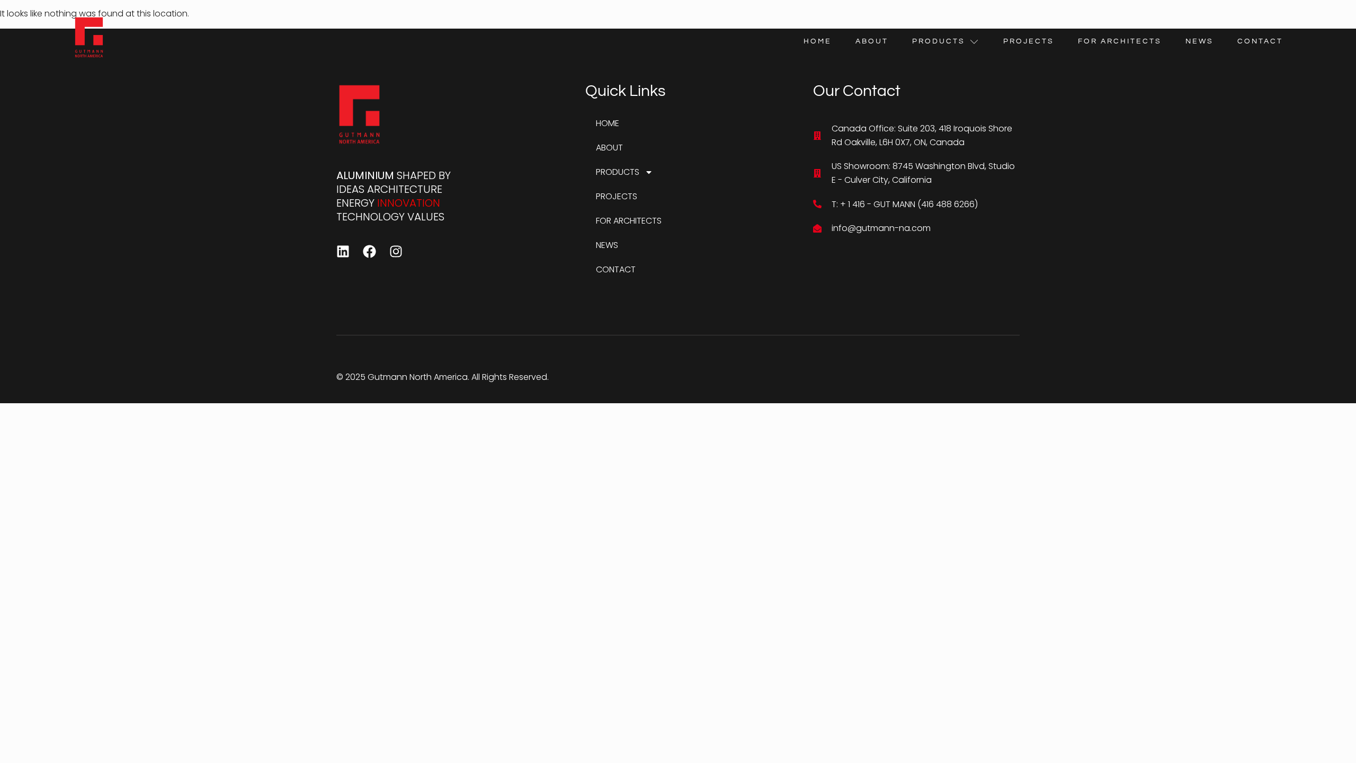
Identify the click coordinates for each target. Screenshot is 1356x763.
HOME (818, 41)
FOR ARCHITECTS (1120, 41)
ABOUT (871, 41)
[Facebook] (369, 251)
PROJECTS (1028, 41)
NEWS (1199, 41)
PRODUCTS (938, 41)
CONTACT (1260, 41)
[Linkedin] (343, 251)
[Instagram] (396, 251)
